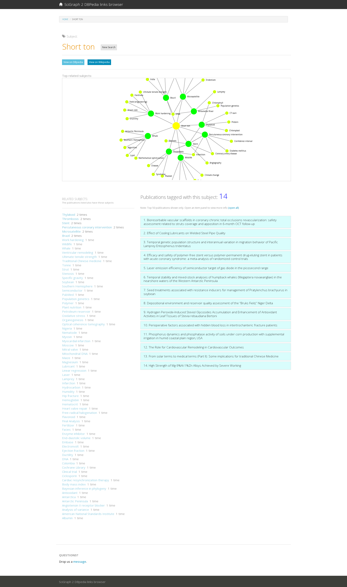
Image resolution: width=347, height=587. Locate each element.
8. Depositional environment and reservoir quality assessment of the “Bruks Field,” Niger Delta (208, 303)
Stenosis (68, 274)
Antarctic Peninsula (75, 501)
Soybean (68, 282)
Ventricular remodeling (77, 252)
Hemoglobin (70, 400)
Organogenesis (72, 320)
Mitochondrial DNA (75, 354)
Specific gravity (72, 278)
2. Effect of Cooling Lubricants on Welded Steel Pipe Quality (184, 233)
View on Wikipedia (99, 62)
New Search (108, 47)
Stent (65, 223)
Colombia (68, 463)
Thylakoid (68, 215)
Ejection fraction (73, 451)
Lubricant (68, 366)
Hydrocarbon (71, 387)
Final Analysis (71, 421)
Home (65, 19)
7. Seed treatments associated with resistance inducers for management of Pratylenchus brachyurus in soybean (215, 292)
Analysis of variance (75, 510)
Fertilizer (68, 425)
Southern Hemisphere (77, 286)
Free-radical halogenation (79, 413)
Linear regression (74, 370)
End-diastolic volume (76, 438)
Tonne (66, 265)
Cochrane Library (73, 467)
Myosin (67, 337)
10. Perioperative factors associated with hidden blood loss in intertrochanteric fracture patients (210, 325)
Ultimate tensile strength (79, 257)
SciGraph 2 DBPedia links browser (92, 4)
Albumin (67, 518)
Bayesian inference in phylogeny (84, 488)
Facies (66, 429)
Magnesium (70, 362)
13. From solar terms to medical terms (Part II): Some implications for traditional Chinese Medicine (211, 356)
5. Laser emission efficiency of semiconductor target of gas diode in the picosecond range (206, 268)
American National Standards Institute (88, 514)
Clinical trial (69, 472)
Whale (66, 248)
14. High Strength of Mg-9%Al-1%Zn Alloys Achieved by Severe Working (192, 365)
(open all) (233, 208)
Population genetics (75, 299)
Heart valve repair (74, 408)
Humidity (68, 392)
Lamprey (68, 379)
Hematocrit (70, 404)
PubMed (68, 295)
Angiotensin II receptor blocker (83, 505)
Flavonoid (68, 417)
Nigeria (67, 328)
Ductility (67, 455)
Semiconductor (72, 290)
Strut (65, 269)
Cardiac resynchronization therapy (85, 480)
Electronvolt (70, 446)
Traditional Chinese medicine (81, 261)
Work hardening (73, 240)
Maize (66, 358)
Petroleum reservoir (76, 311)
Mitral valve (70, 349)
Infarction (68, 383)
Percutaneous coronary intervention (87, 227)
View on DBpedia (73, 62)
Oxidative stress (73, 316)
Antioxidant (70, 493)
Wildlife (67, 244)
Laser (66, 375)
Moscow (68, 345)
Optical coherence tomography (83, 324)
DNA (65, 459)
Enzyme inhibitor (73, 434)
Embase (67, 442)
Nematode (69, 333)
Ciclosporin (69, 476)
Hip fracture (70, 396)
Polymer (68, 303)
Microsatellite (71, 231)
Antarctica (69, 497)
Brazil (66, 236)
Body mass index (74, 484)
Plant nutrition (71, 307)
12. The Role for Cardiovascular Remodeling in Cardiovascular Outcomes (194, 347)
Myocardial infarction (76, 341)
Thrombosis (70, 219)
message (79, 562)
